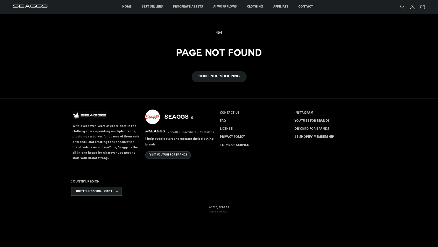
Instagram (304, 113)
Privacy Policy (232, 137)
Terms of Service (234, 145)
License (226, 129)
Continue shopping (219, 76)
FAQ (223, 121)
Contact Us (230, 113)
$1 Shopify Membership (314, 137)
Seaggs (224, 207)
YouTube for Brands (312, 121)
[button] (402, 7)
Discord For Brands (312, 129)
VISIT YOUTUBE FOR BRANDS (168, 154)
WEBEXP (223, 212)
